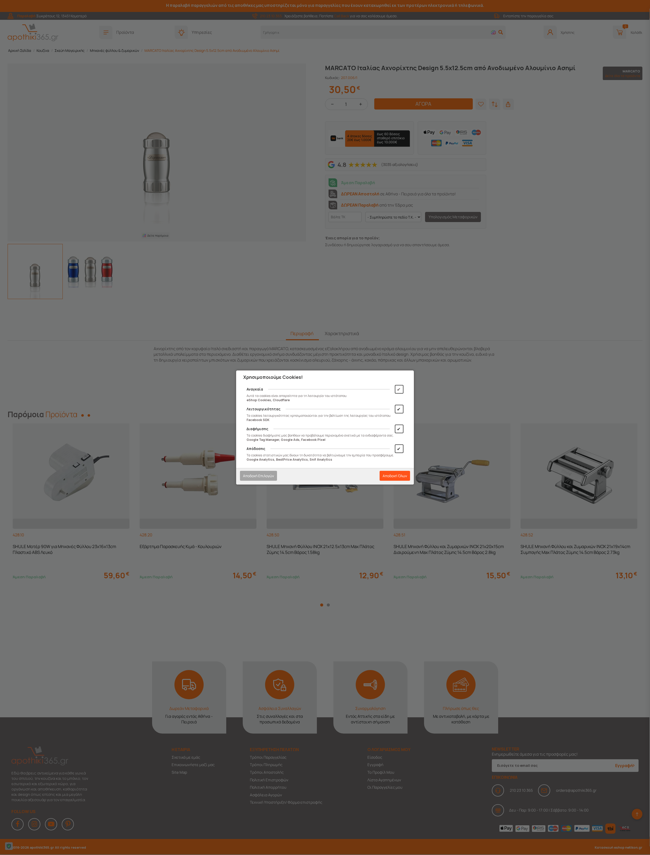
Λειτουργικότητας (264, 409)
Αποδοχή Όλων (395, 475)
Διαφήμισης (257, 428)
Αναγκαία (255, 389)
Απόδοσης (256, 448)
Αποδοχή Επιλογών (258, 475)
